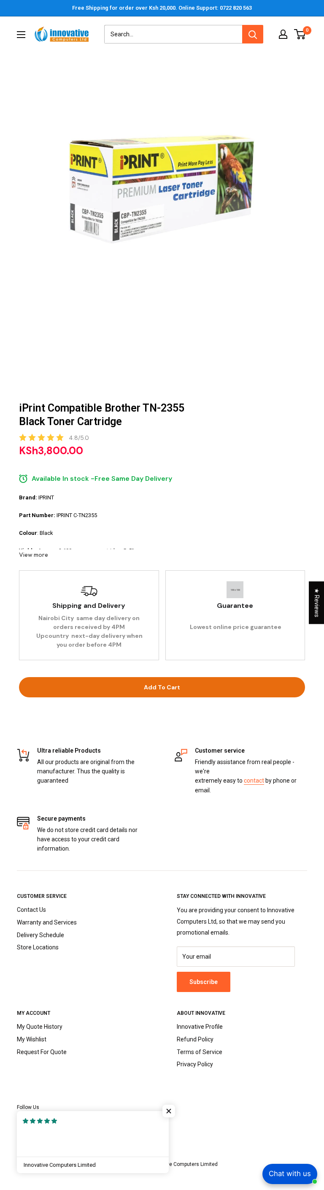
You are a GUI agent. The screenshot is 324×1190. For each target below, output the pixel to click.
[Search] (252, 34)
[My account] (283, 34)
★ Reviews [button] (316, 602)
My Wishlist (31, 1039)
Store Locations (38, 947)
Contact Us (31, 909)
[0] (300, 34)
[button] (168, 1111)
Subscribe (203, 982)
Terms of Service (199, 1052)
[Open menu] (21, 34)
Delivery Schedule (40, 935)
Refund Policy (195, 1039)
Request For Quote (42, 1052)
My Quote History (39, 1026)
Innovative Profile (200, 1026)
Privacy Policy (195, 1064)
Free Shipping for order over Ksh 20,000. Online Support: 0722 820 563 (162, 8)
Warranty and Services (47, 922)
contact (254, 780)
